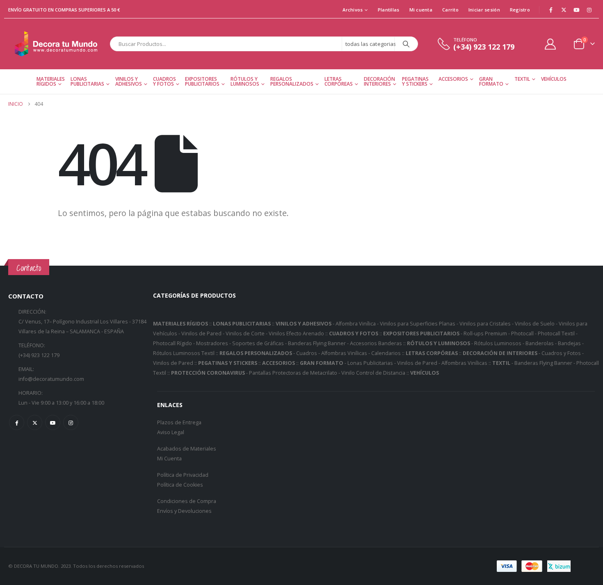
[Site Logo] (57, 44)
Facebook (16, 422)
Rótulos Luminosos (497, 343)
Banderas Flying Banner (317, 343)
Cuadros (306, 353)
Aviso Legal (170, 432)
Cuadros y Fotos (164, 81)
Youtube (52, 422)
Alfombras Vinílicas (344, 353)
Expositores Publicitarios (202, 81)
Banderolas (539, 343)
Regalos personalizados (291, 81)
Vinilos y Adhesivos (128, 81)
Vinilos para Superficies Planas (417, 323)
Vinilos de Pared (201, 333)
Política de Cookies (180, 484)
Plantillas (389, 10)
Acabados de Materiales (186, 448)
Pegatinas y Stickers (415, 81)
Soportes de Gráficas (258, 343)
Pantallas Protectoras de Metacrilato (293, 372)
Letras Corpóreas (338, 81)
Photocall (522, 333)
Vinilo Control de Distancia (373, 372)
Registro (520, 10)
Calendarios (386, 353)
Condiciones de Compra (186, 501)
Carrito (450, 10)
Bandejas (569, 343)
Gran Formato (491, 81)
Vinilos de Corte (245, 333)
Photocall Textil (556, 333)
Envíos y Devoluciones (184, 511)
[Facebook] (551, 10)
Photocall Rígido (172, 343)
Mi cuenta (420, 10)
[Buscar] (406, 44)
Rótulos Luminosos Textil (184, 353)
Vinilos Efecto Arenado (296, 333)
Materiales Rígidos (51, 81)
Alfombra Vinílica (356, 323)
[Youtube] (576, 10)
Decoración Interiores (379, 81)
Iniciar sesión (484, 10)
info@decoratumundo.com (51, 379)
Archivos (353, 10)
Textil (522, 78)
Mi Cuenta (169, 458)
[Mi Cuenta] (550, 44)
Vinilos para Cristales (485, 323)
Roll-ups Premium (485, 333)
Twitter (34, 422)
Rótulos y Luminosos (245, 81)
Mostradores (212, 343)
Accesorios (453, 78)
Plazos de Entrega (179, 422)
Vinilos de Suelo (535, 323)
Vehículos (553, 78)
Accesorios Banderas (376, 343)
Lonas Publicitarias (87, 81)
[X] (563, 10)
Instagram (70, 422)
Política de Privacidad (182, 474)
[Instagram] (589, 10)
